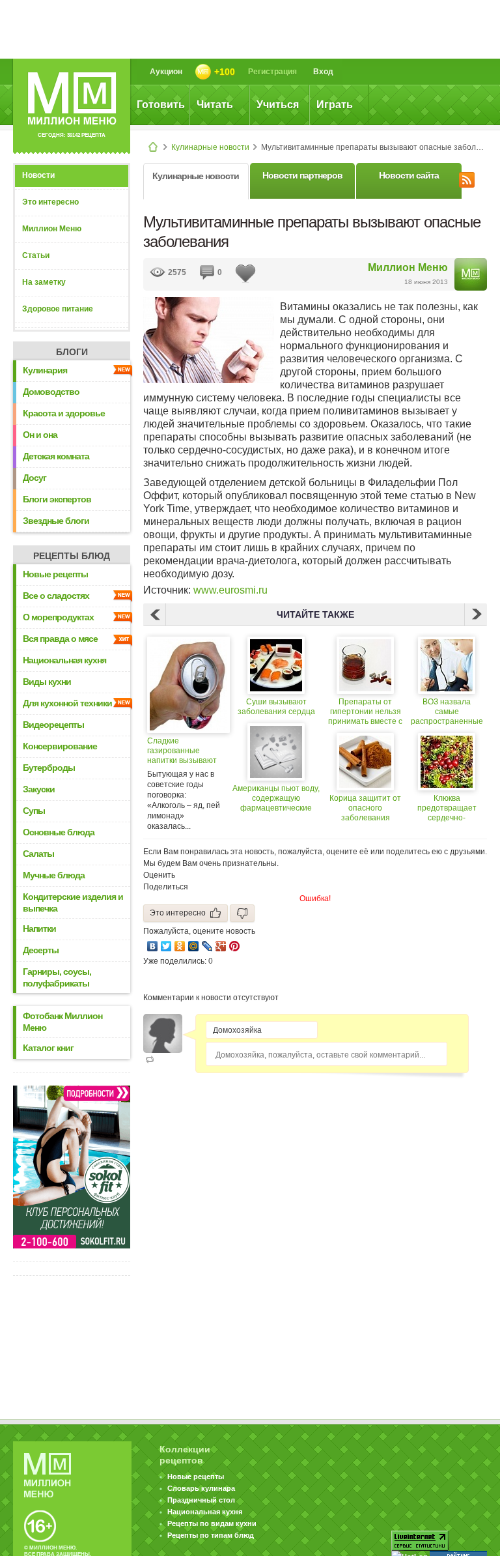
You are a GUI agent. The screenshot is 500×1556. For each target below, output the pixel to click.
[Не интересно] (242, 913)
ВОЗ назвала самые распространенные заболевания (447, 712)
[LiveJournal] (207, 946)
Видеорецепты (53, 724)
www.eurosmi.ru (230, 590)
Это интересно (50, 202)
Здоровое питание (57, 308)
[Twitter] (166, 946)
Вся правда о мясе (60, 638)
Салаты (38, 853)
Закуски (39, 789)
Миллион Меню (51, 228)
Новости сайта (409, 175)
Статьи (35, 255)
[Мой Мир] (194, 946)
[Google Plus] (221, 946)
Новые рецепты (55, 574)
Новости (38, 175)
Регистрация (272, 71)
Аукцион (166, 71)
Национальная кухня (64, 660)
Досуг (34, 477)
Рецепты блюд (71, 556)
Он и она (40, 434)
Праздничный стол (201, 1500)
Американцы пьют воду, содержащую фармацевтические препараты (276, 798)
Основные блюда (58, 832)
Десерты (41, 950)
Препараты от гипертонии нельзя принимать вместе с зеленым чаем (365, 712)
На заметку (44, 282)
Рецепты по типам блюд (210, 1535)
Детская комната (56, 456)
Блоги (72, 352)
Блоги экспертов (57, 499)
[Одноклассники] (180, 946)
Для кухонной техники (67, 703)
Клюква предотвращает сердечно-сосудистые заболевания (447, 808)
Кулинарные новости (210, 147)
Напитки (39, 928)
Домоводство (51, 391)
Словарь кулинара (201, 1488)
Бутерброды (49, 767)
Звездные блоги (56, 520)
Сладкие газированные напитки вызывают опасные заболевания (182, 751)
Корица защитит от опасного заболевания (365, 808)
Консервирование (60, 746)
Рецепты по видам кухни (212, 1523)
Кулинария (45, 370)
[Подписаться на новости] (467, 177)
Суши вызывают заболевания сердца (276, 706)
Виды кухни (47, 681)
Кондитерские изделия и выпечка (73, 902)
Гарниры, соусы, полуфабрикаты (57, 977)
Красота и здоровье (64, 413)
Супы (34, 810)
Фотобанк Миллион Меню (62, 1022)
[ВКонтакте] (153, 946)
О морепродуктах (58, 617)
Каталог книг (48, 1048)
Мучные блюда (54, 875)
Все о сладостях (56, 595)
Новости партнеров (302, 175)
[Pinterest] (235, 946)
